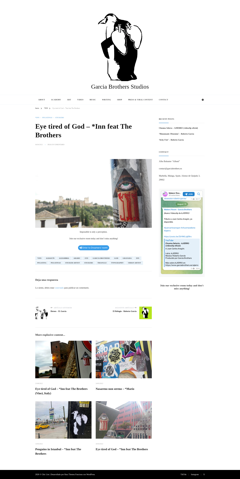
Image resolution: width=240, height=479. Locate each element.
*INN (37, 117)
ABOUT (41, 100)
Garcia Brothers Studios (120, 86)
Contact (163, 100)
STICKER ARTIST (72, 263)
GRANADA (127, 258)
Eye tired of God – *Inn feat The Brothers (122, 449)
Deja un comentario (56, 145)
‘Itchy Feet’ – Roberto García (171, 140)
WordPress (90, 474)
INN (137, 258)
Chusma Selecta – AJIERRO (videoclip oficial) (178, 128)
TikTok (183, 474)
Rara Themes (69, 474)
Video (80, 100)
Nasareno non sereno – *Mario (115, 389)
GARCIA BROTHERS (101, 258)
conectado (59, 288)
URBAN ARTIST (134, 263)
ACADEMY (56, 100)
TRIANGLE (102, 263)
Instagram (195, 474)
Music (93, 100)
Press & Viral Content (140, 100)
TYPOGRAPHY (117, 263)
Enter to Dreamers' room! (95, 247)
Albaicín (50, 258)
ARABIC (77, 258)
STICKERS (59, 117)
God (116, 258)
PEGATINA (41, 263)
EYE (86, 258)
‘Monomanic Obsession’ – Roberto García (176, 134)
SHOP (119, 100)
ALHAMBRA (64, 258)
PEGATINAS (47, 117)
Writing (106, 100)
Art (69, 100)
